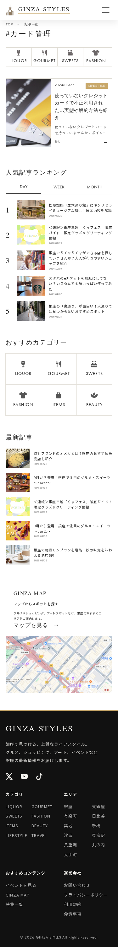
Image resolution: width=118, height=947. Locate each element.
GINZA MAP (18, 895)
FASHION (40, 816)
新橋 (96, 826)
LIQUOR (14, 806)
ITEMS (12, 826)
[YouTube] (24, 777)
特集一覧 (14, 904)
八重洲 (70, 845)
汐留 (68, 835)
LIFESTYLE (16, 835)
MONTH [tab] (94, 187)
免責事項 (72, 914)
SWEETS (14, 816)
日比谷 (98, 816)
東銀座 (98, 806)
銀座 (68, 806)
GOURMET (42, 806)
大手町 (70, 854)
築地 (68, 826)
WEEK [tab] (59, 187)
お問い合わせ (77, 885)
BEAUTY (39, 826)
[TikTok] (39, 777)
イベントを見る (21, 885)
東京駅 (98, 835)
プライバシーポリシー (86, 895)
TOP (9, 24)
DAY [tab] (23, 186)
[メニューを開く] (10, 10)
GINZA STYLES (44, 9)
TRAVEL (39, 835)
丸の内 (98, 845)
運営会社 (72, 873)
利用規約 (72, 904)
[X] (9, 777)
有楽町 (70, 816)
